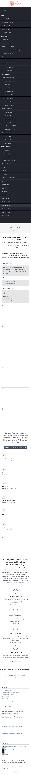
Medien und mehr (7, 108)
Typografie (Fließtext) (11, 81)
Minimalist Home (8, 25)
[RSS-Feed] (23, 220)
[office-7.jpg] (19, 736)
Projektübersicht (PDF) (11, 281)
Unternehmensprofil (7, 53)
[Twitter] (8, 220)
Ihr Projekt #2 (6, 202)
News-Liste (7, 153)
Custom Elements (7, 133)
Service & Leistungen (8, 46)
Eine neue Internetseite (10, 749)
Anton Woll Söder (11, 488)
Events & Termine (7, 164)
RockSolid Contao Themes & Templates (14, 764)
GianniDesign (10, 530)
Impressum (24, 766)
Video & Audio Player (10, 119)
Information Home (8, 22)
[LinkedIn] (12, 220)
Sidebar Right (5, 63)
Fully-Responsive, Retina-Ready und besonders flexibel (16, 753)
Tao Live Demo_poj (10, 230)
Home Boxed (7, 32)
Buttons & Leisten (10, 105)
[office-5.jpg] (5, 736)
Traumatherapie (16, 766)
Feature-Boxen (9, 98)
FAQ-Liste (6, 170)
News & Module (5, 146)
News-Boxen (8, 157)
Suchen (27, 10)
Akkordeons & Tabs (10, 129)
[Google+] (15, 220)
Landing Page (7, 19)
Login (3, 181)
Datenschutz (5, 768)
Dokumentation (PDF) (10, 283)
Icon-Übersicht (9, 115)
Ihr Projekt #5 (6, 212)
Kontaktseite (5, 57)
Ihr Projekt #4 (6, 208)
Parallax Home (7, 29)
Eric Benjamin (10, 516)
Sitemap (4, 191)
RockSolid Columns (10, 136)
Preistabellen (8, 139)
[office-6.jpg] (12, 736)
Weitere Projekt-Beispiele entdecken (15, 447)
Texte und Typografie (8, 77)
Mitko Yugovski (10, 502)
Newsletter (7, 150)
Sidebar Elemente (7, 60)
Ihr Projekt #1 (6, 198)
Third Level (7, 84)
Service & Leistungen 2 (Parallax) (11, 50)
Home (2, 15)
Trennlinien (8, 143)
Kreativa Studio (10, 461)
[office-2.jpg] (5, 729)
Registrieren (5, 184)
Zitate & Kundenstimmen (12, 122)
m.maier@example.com (9, 300)
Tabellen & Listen (9, 95)
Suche (4, 188)
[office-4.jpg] (19, 729)
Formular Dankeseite (8, 177)
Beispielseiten (5, 36)
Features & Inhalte (6, 74)
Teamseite (5, 39)
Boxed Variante (8, 70)
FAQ (3, 167)
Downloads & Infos (10, 91)
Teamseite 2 (5, 43)
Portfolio (3, 195)
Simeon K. (9, 474)
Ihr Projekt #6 (6, 215)
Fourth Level (9, 88)
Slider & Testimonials (9, 160)
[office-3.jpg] (12, 729)
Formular (4, 174)
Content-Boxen (9, 101)
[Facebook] (19, 220)
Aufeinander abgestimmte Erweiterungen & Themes (15, 747)
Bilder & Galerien (9, 112)
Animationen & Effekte (11, 126)
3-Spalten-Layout (8, 67)
